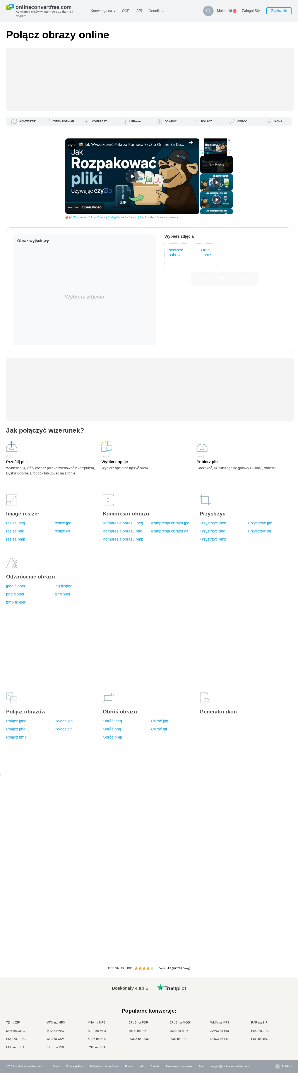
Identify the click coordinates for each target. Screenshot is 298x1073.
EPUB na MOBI (180, 1022)
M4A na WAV (56, 1030)
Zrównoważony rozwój (179, 1066)
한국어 (277, 1043)
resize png (15, 531)
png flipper (15, 594)
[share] (191, 142)
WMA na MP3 (219, 1022)
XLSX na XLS (97, 1039)
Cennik (154, 11)
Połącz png (16, 729)
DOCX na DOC (138, 1039)
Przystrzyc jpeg (213, 523)
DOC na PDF (179, 1039)
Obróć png (112, 729)
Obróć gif (159, 729)
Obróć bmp (112, 737)
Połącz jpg (64, 721)
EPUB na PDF (138, 1022)
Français (278, 1009)
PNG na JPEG (16, 1039)
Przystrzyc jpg (260, 523)
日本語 (277, 1013)
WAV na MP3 (56, 1022)
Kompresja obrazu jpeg (123, 523)
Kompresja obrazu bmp (123, 539)
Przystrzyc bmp (213, 539)
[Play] (203, 153)
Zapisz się (279, 11)
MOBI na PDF (138, 1030)
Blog (201, 1066)
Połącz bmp (16, 737)
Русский (278, 991)
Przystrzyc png (212, 531)
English (277, 987)
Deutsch (278, 1004)
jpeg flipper (15, 586)
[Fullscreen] (228, 153)
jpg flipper (63, 586)
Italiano (277, 1017)
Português (279, 1026)
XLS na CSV (55, 1039)
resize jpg (63, 523)
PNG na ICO (96, 1047)
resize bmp (15, 539)
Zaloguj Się (251, 11)
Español (278, 1000)
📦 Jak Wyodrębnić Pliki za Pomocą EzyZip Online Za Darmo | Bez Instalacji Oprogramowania (132, 144)
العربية (276, 996)
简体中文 (278, 1039)
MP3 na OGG (15, 1030)
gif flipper (62, 594)
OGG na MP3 (179, 1030)
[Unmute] (208, 153)
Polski (276, 1047)
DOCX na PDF (220, 1039)
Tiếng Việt (279, 1021)
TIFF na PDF (56, 1047)
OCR (126, 11)
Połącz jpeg (16, 721)
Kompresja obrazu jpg (170, 523)
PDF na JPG (259, 1039)
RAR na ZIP (259, 1022)
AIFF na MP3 (97, 1030)
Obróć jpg (159, 721)
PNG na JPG (260, 1030)
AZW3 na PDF (220, 1030)
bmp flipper (16, 602)
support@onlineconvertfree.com (230, 1066)
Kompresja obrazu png (122, 531)
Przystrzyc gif (259, 531)
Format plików (74, 1066)
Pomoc (129, 1066)
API (139, 11)
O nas (56, 1066)
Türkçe (277, 1034)
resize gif (62, 531)
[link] (72, 145)
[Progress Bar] (215, 150)
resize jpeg (15, 523)
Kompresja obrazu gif (169, 531)
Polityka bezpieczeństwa (104, 1066)
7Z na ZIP (13, 1022)
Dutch (276, 1030)
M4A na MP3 (96, 1022)
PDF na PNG (15, 1047)
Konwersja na (101, 11)
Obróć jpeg (112, 721)
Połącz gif (63, 729)
